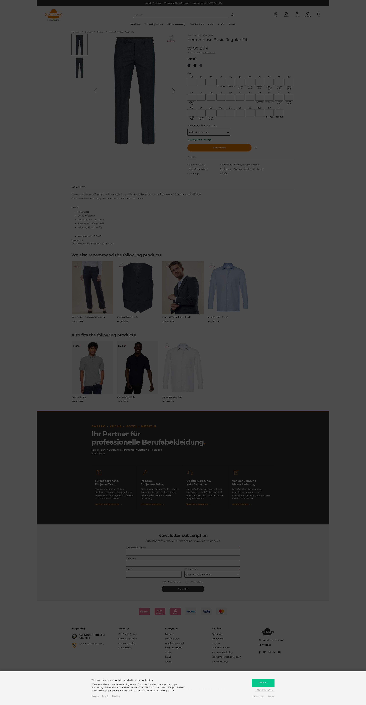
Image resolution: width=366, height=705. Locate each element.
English (105, 696)
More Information (265, 690)
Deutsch (95, 696)
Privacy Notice (258, 696)
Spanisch (116, 696)
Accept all (263, 683)
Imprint (271, 696)
